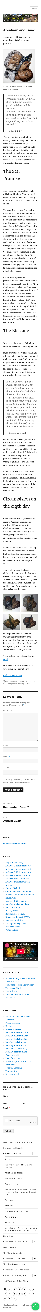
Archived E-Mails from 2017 (18, 866)
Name (6, 745)
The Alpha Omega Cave (15, 923)
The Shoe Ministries (10, 1305)
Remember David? (13, 1178)
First (5, 1104)
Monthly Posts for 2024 (16, 1048)
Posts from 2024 (12, 907)
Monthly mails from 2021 (16, 1042)
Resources (10, 1064)
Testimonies (11, 1071)
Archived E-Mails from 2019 (18, 872)
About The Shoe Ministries (17, 1016)
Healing (9, 1026)
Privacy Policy (11, 911)
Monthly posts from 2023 (16, 1052)
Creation (9, 1200)
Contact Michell (12, 888)
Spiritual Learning (17, 684)
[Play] (6, 959)
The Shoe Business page (14, 1264)
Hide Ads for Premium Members (19, 894)
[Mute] (31, 959)
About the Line (11, 1184)
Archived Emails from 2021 (17, 878)
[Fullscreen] (35, 959)
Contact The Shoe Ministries (18, 891)
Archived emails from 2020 (17, 875)
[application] (20, 951)
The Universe (11, 991)
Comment (8, 711)
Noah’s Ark (9, 1222)
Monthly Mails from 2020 (17, 1039)
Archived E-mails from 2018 (18, 869)
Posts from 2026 (12, 1058)
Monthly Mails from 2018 (16, 1032)
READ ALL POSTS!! (12, 1154)
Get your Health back (13, 1148)
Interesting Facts (13, 1029)
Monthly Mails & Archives (17, 904)
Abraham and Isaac (14, 1173)
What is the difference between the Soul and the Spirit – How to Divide (21, 1229)
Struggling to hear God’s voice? (19, 985)
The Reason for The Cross (16, 1211)
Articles (8, 885)
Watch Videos (11, 930)
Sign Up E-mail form (14, 920)
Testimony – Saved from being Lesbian (18, 1166)
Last (23, 1104)
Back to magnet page (12, 675)
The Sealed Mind (13, 988)
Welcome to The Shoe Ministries (18, 1142)
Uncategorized (12, 1074)
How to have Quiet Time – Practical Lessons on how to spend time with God (21, 1192)
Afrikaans (9, 1020)
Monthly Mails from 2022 (17, 1045)
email (5, 659)
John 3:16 (9, 1206)
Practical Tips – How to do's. (18, 1061)
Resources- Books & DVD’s (17, 917)
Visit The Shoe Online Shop (15, 1281)
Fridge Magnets (12, 1023)
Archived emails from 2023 (17, 882)
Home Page (10, 898)
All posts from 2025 (14, 862)
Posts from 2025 (12, 1055)
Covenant (29, 684)
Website (7, 768)
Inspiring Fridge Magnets (16, 901)
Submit (8, 1131)
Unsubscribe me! (13, 927)
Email (6, 757)
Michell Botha (11, 681)
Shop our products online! (15, 844)
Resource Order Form (15, 914)
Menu (34, 8)
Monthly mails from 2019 (16, 1036)
